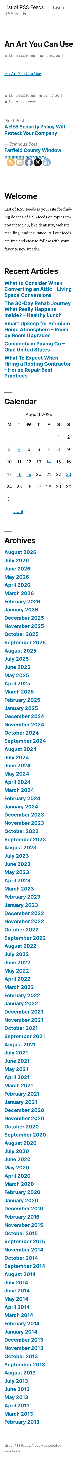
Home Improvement (24, 101)
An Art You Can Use (22, 73)
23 (68, 474)
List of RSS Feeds (24, 7)
